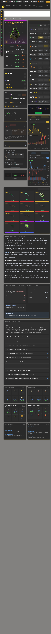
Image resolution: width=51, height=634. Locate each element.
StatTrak (23, 94)
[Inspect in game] (25, 22)
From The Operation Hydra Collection (11, 406)
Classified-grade (24, 242)
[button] (4, 45)
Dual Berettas (15, 18)
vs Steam (37, 119)
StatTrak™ (9, 22)
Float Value (7, 252)
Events (31, 119)
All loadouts (45, 189)
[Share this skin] (5, 22)
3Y (42, 121)
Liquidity (15, 122)
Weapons (8, 5)
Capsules (25, 5)
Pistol (11, 18)
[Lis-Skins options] (41, 1)
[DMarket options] (19, 1)
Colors (34, 5)
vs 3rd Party (38, 155)
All (47, 121)
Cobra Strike (21, 18)
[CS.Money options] (11, 1)
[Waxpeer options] (33, 1)
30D (32, 121)
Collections (15, 5)
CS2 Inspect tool (41, 381)
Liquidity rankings (8, 138)
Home (7, 18)
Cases (20, 5)
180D (37, 121)
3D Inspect (41, 6)
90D (35, 121)
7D (30, 121)
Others (29, 5)
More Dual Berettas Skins (34, 405)
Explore (47, 5)
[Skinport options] (26, 1)
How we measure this (20, 137)
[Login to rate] (5, 106)
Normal (19, 94)
